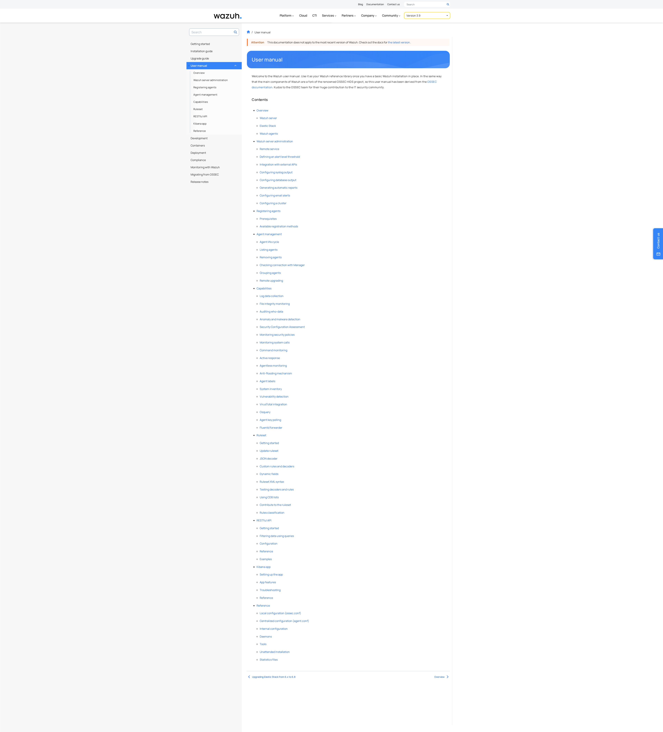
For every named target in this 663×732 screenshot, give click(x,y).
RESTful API (200, 116)
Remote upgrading (271, 280)
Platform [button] (286, 15)
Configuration (268, 543)
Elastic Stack (268, 126)
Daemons (266, 636)
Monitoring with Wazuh (205, 167)
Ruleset (198, 109)
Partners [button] (348, 15)
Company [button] (368, 15)
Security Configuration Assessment (282, 327)
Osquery (265, 412)
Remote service (269, 149)
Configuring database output (278, 180)
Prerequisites (268, 219)
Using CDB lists (269, 497)
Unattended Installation (275, 652)
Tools (263, 644)
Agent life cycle (269, 242)
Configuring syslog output (276, 172)
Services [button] (328, 15)
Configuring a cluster (273, 203)
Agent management (205, 94)
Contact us (393, 4)
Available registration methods (279, 226)
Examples (266, 559)
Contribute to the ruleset (275, 505)
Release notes (199, 182)
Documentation (375, 4)
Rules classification (272, 512)
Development (199, 138)
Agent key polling (270, 420)
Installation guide (202, 51)
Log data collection (272, 296)
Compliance (198, 160)
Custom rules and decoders (277, 466)
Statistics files (269, 660)
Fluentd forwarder (271, 427)
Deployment (198, 153)
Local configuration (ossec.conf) (280, 613)
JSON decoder (268, 458)
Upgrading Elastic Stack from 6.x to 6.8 (273, 676)
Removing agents (271, 257)
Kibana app (199, 123)
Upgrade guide (200, 58)
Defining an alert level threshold (280, 157)
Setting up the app (271, 574)
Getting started (200, 44)
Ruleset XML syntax (272, 482)
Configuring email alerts (275, 195)
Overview (199, 73)
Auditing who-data (271, 311)
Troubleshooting (270, 590)
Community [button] (390, 15)
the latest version (399, 42)
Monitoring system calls (275, 342)
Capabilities (200, 102)
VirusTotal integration (273, 404)
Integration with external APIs (278, 164)
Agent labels (267, 381)
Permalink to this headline (284, 59)
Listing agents (268, 250)
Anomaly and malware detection (280, 319)
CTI (314, 15)
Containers (198, 145)
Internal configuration (274, 629)
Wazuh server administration (210, 80)
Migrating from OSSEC (205, 174)
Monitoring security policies (277, 335)
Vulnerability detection (274, 396)
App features (268, 582)
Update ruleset (269, 451)
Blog (360, 4)
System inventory (271, 389)
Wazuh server (268, 118)
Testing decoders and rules (277, 489)
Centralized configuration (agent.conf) (284, 621)
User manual (213, 65)
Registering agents (204, 87)
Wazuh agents (269, 133)
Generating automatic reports (278, 188)
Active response (270, 358)
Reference (199, 131)
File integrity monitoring (275, 304)
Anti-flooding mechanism (276, 373)
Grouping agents (270, 273)
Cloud (303, 15)
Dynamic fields (269, 474)
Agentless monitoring (273, 365)
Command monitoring (273, 350)
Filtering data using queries (277, 536)
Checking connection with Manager (282, 265)
